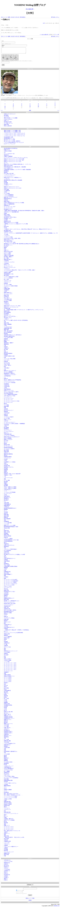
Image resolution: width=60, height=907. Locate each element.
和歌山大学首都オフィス (9, 676)
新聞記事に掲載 (7, 740)
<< (1, 110)
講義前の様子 (7, 311)
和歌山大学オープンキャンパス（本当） (12, 305)
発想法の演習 (7, 633)
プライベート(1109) (8, 861)
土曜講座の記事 (7, 841)
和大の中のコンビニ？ (8, 410)
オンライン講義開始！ (8, 371)
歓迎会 (5, 694)
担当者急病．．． (8, 383)
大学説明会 (6, 260)
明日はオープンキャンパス (9, 267)
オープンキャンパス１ (8, 829)
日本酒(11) (6, 877)
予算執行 (6, 346)
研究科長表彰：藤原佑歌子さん (10, 751)
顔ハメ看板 (6, 258)
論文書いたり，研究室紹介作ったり (11, 600)
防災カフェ (6, 432)
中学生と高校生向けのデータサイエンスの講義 (14, 202)
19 (30, 106)
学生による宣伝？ (8, 658)
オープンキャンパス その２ (10, 668)
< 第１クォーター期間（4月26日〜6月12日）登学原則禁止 (13, 17)
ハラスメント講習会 (8, 538)
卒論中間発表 (7, 496)
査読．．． (6, 649)
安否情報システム (8, 218)
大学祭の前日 (7, 386)
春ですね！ (6, 713)
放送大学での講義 (8, 612)
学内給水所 (6, 296)
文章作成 (6, 840)
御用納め (6, 746)
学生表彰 (6, 468)
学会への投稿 (7, 565)
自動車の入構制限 (8, 789)
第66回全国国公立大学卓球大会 (10, 148)
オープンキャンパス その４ (10, 665)
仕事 (5, 555)
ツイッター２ (7, 808)
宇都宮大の (6, 348)
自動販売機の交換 (8, 328)
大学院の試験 (7, 747)
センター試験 (7, 418)
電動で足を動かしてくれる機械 (10, 117)
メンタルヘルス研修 (8, 237)
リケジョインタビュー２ (9, 602)
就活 (5, 684)
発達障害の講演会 (8, 456)
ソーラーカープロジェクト (9, 174)
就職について (7, 825)
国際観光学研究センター (9, 598)
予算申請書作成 (7, 504)
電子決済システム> (55, 17)
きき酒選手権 (7, 190)
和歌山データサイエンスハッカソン (11, 186)
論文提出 (6, 722)
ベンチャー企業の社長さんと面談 (11, 276)
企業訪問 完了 (7, 643)
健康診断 (6, 635)
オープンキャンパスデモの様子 (10, 579)
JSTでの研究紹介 (7, 550)
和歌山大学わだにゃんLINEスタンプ (11, 436)
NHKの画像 (6, 189)
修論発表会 (6, 155)
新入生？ (6, 596)
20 (38, 106)
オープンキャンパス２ (8, 398)
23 (4, 107)
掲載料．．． (7, 483)
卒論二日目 (6, 607)
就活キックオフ (7, 622)
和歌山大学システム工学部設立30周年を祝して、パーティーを (17, 164)
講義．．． (6, 578)
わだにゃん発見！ (8, 252)
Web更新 (6, 219)
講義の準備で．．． (8, 201)
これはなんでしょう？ (8, 766)
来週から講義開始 (8, 324)
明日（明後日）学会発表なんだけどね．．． (13, 795)
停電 (5, 357)
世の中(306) (6, 865)
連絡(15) (5, 878)
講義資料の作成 (7, 221)
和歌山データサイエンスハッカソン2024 (12, 188)
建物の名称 (6, 516)
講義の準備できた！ (8, 292)
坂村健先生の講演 (8, 121)
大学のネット (7, 452)
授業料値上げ (7, 205)
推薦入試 (6, 352)
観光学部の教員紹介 (8, 353)
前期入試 (6, 378)
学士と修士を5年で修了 (9, 173)
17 (13, 106)
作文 (5, 350)
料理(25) (5, 880)
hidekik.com (56, 905)
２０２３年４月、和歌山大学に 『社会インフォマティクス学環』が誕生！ (20, 270)
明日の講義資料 (7, 518)
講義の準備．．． (8, 534)
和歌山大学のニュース (8, 239)
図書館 (5, 341)
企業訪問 (6, 645)
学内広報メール (7, 315)
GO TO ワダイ (7, 362)
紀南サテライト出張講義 (9, 820)
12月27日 (6, 420)
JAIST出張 (6, 592)
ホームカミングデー (8, 293)
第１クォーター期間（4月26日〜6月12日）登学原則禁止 (16, 320)
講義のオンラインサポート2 (10, 370)
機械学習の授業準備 (8, 454)
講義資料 (6, 509)
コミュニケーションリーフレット (11, 813)
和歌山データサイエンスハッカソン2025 (12, 161)
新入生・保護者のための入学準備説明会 (12, 379)
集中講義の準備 (7, 230)
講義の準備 (6, 124)
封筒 (5, 248)
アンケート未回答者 (8, 278)
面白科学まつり (7, 497)
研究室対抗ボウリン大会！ (9, 591)
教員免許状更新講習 (8, 447)
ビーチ (5, 791)
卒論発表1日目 (7, 608)
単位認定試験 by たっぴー (9, 138)
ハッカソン (6, 185)
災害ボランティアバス (8, 390)
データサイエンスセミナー (9, 422)
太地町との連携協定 (8, 156)
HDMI (5, 463)
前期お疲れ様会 (7, 812)
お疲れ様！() (47, 34)
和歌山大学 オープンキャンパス (11, 307)
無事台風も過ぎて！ (8, 259)
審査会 (5, 756)
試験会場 (6, 361)
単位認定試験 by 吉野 (8, 137)
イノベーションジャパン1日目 (10, 797)
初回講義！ (6, 533)
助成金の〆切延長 (8, 804)
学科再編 (6, 849)
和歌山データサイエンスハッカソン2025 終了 (14, 160)
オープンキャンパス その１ (10, 669)
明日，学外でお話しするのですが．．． (12, 793)
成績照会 (6, 653)
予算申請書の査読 (8, 434)
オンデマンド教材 (8, 284)
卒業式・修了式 (7, 714)
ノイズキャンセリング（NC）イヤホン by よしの (14, 133)
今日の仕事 (6, 724)
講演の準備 (6, 854)
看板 (5, 479)
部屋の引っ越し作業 (8, 711)
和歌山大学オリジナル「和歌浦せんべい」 (13, 177)
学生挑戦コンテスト (8, 184)
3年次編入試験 (7, 308)
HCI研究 (5, 459)
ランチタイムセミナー (8, 431)
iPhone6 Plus (6, 773)
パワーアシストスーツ (8, 176)
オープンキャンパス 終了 (9, 206)
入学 (5, 225)
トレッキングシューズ (8, 851)
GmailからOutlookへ (8, 119)
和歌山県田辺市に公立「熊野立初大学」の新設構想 (15, 166)
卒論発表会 (6, 543)
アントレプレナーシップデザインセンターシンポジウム (16, 157)
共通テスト (6, 250)
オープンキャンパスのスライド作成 (11, 401)
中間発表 (6, 559)
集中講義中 (6, 115)
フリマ (5, 490)
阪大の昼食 (6, 688)
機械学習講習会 (7, 785)
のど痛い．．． (7, 701)
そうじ (5, 615)
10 (13, 105)
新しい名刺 (6, 279)
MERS (5, 689)
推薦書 (5, 471)
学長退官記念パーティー (9, 718)
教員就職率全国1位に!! (9, 611)
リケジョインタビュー (8, 604)
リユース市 (6, 524)
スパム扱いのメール (8, 123)
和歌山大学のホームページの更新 (11, 222)
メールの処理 (7, 754)
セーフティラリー (8, 493)
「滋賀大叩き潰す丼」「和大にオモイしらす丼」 (14, 837)
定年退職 (6, 182)
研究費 (5, 181)
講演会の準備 (7, 444)
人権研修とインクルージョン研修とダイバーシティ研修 (16, 223)
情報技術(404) (7, 862)
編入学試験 (6, 275)
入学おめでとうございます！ (10, 374)
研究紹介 (6, 614)
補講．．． (6, 824)
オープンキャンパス (8, 207)
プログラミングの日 (8, 770)
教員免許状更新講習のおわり (10, 508)
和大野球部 (6, 313)
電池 (5, 834)
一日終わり (6, 319)
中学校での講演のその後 (9, 356)
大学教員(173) (7, 870)
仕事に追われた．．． (8, 727)
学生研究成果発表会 (8, 541)
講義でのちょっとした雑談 (9, 525)
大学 (44, 23)
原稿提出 (6, 759)
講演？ (5, 814)
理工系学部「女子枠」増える (10, 217)
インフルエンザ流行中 (8, 417)
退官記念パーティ (8, 735)
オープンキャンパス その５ (10, 664)
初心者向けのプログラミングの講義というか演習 (14, 554)
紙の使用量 (6, 427)
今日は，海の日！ (8, 365)
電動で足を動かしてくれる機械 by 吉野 (12, 130)
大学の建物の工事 (8, 299)
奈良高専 (6, 781)
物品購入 (6, 172)
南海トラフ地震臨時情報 (9, 204)
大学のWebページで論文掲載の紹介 (11, 211)
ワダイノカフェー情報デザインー (11, 846)
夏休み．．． (7, 806)
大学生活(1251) (7, 860)
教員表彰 (6, 333)
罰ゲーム (6, 816)
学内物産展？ (7, 289)
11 (21, 105)
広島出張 (6, 200)
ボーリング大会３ (8, 678)
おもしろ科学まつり (8, 168)
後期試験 (6, 411)
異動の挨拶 (6, 329)
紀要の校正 (6, 619)
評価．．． (6, 570)
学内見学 (6, 706)
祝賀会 (5, 639)
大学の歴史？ (7, 368)
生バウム (6, 162)
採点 (5, 656)
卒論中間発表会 (7, 389)
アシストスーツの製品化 (9, 435)
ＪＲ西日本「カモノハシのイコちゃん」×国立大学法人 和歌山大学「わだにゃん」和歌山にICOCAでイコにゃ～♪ (28, 229)
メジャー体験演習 (8, 636)
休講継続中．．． (8, 672)
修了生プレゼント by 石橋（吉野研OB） (12, 141)
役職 (5, 407)
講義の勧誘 (6, 406)
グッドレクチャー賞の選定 (9, 382)
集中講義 (6, 481)
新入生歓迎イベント (8, 245)
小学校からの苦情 (8, 798)
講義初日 (6, 595)
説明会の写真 (7, 703)
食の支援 (6, 349)
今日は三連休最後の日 (8, 768)
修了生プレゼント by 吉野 (9, 139)
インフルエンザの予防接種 (9, 492)
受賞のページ (7, 833)
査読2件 (5, 455)
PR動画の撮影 (7, 288)
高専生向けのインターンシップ (10, 651)
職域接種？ (6, 301)
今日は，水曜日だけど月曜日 (10, 487)
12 (30, 105)
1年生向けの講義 (7, 660)
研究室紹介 (6, 594)
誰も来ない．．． (8, 500)
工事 (5, 345)
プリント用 (56, 34)
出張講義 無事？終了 (8, 818)
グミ (5, 377)
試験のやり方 (7, 149)
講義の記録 (6, 530)
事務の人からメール (8, 723)
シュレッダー (7, 842)
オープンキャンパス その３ (10, 666)
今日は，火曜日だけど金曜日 (10, 488)
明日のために (7, 553)
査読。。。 (6, 648)
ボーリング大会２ (8, 680)
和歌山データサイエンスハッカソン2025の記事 (14, 159)
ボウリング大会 (7, 647)
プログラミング (7, 281)
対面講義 (6, 354)
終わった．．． (7, 631)
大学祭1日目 (6, 385)
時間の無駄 (6, 514)
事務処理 (6, 760)
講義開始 (6, 702)
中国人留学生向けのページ (9, 558)
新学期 (5, 707)
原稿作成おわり (7, 744)
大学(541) (6, 868)
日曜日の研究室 (7, 674)
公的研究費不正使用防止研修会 (10, 566)
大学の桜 (6, 464)
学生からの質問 (7, 254)
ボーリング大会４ (8, 677)
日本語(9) (6, 876)
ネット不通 (6, 739)
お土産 (5, 699)
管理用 (30, 900)
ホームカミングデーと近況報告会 (11, 777)
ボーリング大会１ (8, 681)
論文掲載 (6, 485)
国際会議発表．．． (8, 505)
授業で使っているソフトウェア (10, 197)
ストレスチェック (8, 397)
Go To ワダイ (6, 360)
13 (38, 105)
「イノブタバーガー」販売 (10, 242)
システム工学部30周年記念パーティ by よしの (14, 142)
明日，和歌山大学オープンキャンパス (12, 830)
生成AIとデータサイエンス (9, 114)
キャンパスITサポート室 (9, 153)
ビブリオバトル (7, 458)
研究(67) (5, 872)
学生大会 (6, 588)
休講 (5, 673)
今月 (30, 110)
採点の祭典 (6, 573)
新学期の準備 (7, 465)
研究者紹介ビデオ (8, 209)
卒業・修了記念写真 (8, 330)
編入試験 (6, 691)
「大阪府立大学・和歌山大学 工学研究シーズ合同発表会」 (17, 629)
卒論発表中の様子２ (8, 731)
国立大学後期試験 (8, 332)
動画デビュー (7, 340)
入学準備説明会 (7, 375)
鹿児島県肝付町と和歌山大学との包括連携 (13, 180)
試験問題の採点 (7, 571)
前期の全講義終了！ (8, 574)
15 (55, 105)
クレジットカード (8, 430)
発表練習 (6, 641)
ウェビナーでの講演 (8, 271)
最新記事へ (31, 9)
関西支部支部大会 (8, 198)
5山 (4, 152)
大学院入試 (6, 303)
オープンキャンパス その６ (10, 662)
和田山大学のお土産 (8, 251)
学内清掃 (6, 512)
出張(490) (6, 864)
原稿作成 (6, 537)
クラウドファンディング (9, 381)
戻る (27, 9)
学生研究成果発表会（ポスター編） (11, 539)
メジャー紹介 (7, 661)
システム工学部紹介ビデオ (9, 743)
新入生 (5, 710)
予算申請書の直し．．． (9, 767)
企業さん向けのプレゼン (9, 545)
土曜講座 (6, 845)
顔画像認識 (6, 521)
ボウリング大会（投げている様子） (11, 391)
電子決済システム (8, 317)
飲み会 (5, 821)
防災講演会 (6, 792)
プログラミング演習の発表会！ (10, 549)
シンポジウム (7, 178)
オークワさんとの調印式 (9, 448)
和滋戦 (5, 213)
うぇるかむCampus (8, 326)
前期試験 (6, 283)
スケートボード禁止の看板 (9, 358)
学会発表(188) (7, 874)
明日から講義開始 (8, 438)
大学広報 (6, 626)
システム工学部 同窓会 (9, 776)
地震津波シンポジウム (8, 467)
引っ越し (6, 644)
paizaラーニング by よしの (9, 143)
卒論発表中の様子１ (8, 732)
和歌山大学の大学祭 (8, 165)
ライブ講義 (6, 405)
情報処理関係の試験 (8, 780)
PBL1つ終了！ (7, 297)
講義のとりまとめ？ (8, 439)
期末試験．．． (7, 822)
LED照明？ (6, 577)
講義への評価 (7, 532)
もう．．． (6, 501)
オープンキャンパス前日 (9, 584)
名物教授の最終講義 (8, 717)
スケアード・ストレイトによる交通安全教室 (13, 632)
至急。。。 (6, 657)
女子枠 (5, 227)
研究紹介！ (6, 682)
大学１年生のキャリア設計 (9, 395)
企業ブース (6, 120)
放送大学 (6, 513)
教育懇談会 (6, 170)
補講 (5, 575)
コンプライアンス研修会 (9, 618)
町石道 (5, 764)
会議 (5, 748)
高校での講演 (7, 214)
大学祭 (5, 192)
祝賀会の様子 (7, 637)
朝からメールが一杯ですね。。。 (11, 316)
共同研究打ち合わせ (8, 231)
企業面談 (6, 484)
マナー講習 (6, 726)
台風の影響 (6, 502)
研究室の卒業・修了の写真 (9, 603)
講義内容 (6, 517)
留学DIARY (6, 226)
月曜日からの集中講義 (8, 255)
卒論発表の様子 (7, 606)
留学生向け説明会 (8, 802)
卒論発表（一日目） (8, 475)
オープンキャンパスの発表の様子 (11, 581)
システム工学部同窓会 (8, 194)
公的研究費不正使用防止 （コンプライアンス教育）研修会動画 (17, 169)
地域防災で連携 (7, 272)
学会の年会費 (7, 364)
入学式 (5, 325)
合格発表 (6, 415)
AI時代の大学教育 (8, 151)
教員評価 (6, 695)
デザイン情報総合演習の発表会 (10, 394)
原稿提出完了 (7, 772)
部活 (5, 366)
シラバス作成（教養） (8, 337)
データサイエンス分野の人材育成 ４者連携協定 (14, 423)
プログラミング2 (7, 280)
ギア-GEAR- (6, 116)
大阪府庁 (6, 832)
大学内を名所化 (7, 215)
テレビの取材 (7, 193)
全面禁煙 (6, 409)
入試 (5, 369)
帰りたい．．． (7, 442)
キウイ (5, 787)
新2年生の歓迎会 (7, 535)
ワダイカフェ (7, 843)
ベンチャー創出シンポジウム (10, 783)
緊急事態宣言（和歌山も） (9, 373)
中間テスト (6, 693)
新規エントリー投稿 (30, 898)
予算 (5, 321)
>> (58, 110)
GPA (5, 640)
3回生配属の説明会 (8, 705)
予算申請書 (6, 424)
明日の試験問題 (7, 312)
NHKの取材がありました (9, 627)
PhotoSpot (6, 246)
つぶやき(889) (7, 869)
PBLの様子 (6, 654)
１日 (5, 476)
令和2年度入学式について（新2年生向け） (13, 334)
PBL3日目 (6, 440)
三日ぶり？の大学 (8, 586)
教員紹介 (6, 620)
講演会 (5, 443)
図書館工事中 (7, 853)
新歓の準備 (6, 599)
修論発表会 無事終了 (8, 342)
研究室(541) (6, 866)
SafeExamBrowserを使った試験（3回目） (12, 238)
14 (46, 105)
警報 (5, 520)
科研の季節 (6, 779)
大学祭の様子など (8, 624)
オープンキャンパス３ (8, 826)
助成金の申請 (7, 805)
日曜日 (5, 800)
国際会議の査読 (7, 801)
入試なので (6, 728)
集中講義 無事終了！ (8, 256)
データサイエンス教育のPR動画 (10, 285)
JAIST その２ (6, 775)
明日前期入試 (7, 730)
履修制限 (6, 567)
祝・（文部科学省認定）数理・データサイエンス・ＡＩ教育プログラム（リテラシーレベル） (24, 309)
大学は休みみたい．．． (9, 489)
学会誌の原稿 (7, 528)
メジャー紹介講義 (8, 522)
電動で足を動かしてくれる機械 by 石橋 (12, 131)
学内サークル (7, 264)
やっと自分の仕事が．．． (9, 762)
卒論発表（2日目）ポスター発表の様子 (12, 473)
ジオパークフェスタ (8, 477)
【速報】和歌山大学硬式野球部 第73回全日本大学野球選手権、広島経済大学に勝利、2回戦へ (24, 210)
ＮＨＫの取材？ (7, 652)
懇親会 (5, 247)
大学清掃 (6, 784)
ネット (5, 510)
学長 (5, 752)
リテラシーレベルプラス (9, 262)
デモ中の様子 (7, 413)
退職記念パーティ (8, 715)
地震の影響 (6, 451)
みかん (5, 788)
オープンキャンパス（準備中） (10, 582)
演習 (5, 562)
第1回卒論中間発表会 (8, 393)
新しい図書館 (7, 771)
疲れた (5, 542)
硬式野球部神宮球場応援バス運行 (11, 526)
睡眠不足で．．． (8, 758)
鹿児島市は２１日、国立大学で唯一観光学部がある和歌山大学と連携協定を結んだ (21, 243)
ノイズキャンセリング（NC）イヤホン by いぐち (14, 135)
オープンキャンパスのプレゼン (10, 583)
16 (4, 106)
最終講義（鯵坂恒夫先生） (9, 336)
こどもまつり (7, 235)
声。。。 (6, 529)
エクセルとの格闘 (8, 300)
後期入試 (6, 721)
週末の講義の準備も (8, 241)
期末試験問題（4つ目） (9, 274)
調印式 (5, 403)
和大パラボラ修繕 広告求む (10, 610)
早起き (5, 557)
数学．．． (6, 623)
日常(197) (6, 873)
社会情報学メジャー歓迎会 (9, 462)
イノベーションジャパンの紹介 (10, 796)
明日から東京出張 (8, 125)
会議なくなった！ (8, 419)
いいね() (42, 34)
